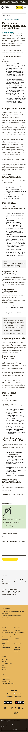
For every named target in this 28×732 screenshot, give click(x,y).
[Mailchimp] (18, 696)
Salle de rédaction (5, 661)
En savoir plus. (8, 525)
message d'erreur (16, 263)
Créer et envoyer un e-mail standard (12, 580)
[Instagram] (12, 708)
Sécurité (3, 643)
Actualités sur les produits (7, 632)
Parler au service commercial (8, 683)
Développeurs (17, 649)
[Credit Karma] (17, 693)
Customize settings (14, 729)
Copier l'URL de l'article (8, 32)
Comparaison (5, 639)
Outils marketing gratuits (19, 632)
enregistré (14, 285)
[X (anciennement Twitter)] (8, 708)
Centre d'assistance (7, 19)
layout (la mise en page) (8, 344)
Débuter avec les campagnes (10, 589)
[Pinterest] (23, 708)
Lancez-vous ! (14, 3)
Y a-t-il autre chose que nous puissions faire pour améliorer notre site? (13, 542)
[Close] (26, 721)
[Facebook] (5, 708)
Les (3, 380)
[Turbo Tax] (9, 693)
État (3, 645)
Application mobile (6, 647)
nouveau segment (16, 280)
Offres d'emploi (5, 667)
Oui (5, 536)
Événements (16, 651)
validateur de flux (16, 266)
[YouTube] (19, 708)
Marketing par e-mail (6, 634)
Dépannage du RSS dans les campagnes (12, 494)
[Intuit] (14, 691)
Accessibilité (4, 669)
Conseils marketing (18, 630)
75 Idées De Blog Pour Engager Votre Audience (11, 615)
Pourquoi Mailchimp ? (6, 630)
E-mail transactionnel (6, 636)
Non (5, 537)
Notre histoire (5, 659)
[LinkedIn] (15, 708)
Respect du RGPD (5, 641)
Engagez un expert (6, 679)
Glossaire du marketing (18, 634)
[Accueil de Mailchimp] (6, 7)
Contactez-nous (5, 676)
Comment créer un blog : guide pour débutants (11, 617)
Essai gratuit (19, 7)
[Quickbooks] (10, 696)
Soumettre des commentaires (10, 559)
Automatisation (17, 19)
